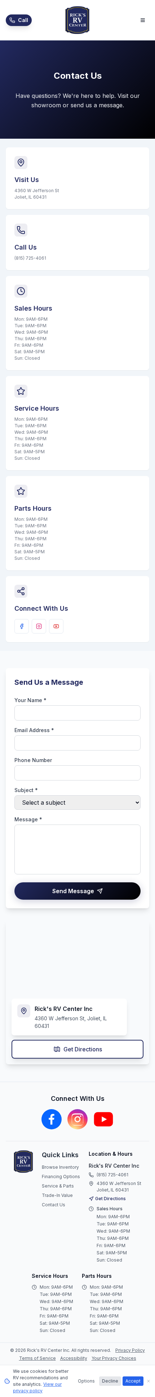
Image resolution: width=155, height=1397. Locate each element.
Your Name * (30, 700)
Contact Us (53, 1204)
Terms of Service (37, 1358)
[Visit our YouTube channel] (56, 626)
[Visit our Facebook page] (21, 626)
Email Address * (34, 730)
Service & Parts (58, 1186)
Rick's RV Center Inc (114, 1166)
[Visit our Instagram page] (39, 626)
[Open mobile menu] (142, 20)
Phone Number (33, 760)
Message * (28, 819)
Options (86, 1381)
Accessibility (73, 1358)
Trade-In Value (57, 1195)
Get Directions (82, 1049)
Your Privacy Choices (114, 1358)
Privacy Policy (130, 1350)
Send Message (73, 891)
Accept (133, 1381)
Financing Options (61, 1176)
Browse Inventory (60, 1167)
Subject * (26, 790)
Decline (110, 1381)
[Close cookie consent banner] (148, 1381)
